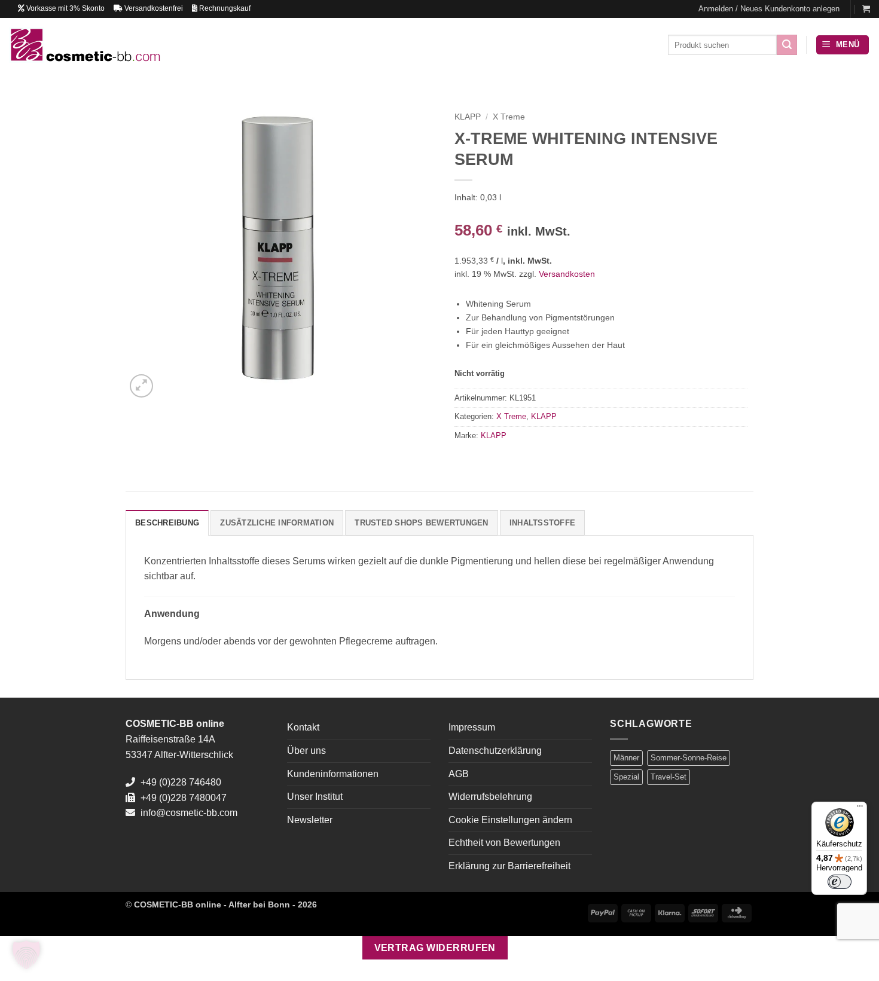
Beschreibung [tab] (167, 522)
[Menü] (860, 809)
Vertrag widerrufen (435, 948)
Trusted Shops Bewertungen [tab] (421, 522)
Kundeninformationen (333, 774)
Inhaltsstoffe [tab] (542, 522)
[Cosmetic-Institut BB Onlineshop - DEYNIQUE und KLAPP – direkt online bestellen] (84, 44)
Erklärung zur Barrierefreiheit (509, 866)
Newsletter (309, 820)
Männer (626, 757)
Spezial (626, 776)
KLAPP (467, 116)
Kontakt (303, 727)
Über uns (306, 750)
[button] (769, 9)
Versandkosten (567, 274)
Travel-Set (668, 776)
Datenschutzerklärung (495, 750)
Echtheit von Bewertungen (504, 843)
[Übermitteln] (787, 45)
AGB (458, 774)
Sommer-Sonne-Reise (689, 757)
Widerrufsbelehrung (490, 796)
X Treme (509, 116)
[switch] (839, 882)
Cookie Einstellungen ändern (510, 820)
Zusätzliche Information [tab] (277, 522)
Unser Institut (315, 796)
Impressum (471, 727)
